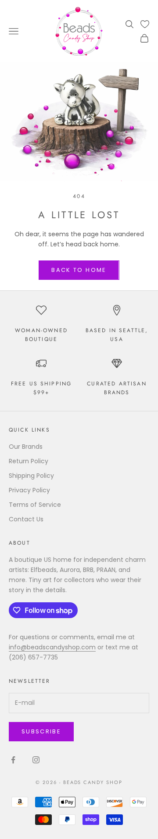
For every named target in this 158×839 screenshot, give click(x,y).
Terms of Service (35, 504)
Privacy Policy (29, 490)
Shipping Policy (31, 475)
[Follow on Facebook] (13, 759)
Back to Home (78, 270)
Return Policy (28, 461)
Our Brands (26, 446)
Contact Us (26, 519)
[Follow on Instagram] (36, 759)
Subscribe (41, 731)
